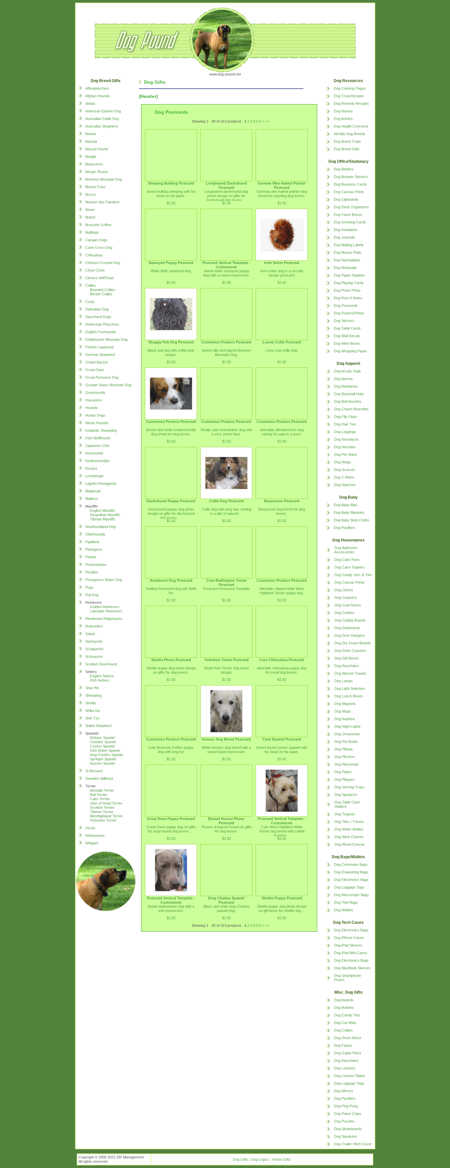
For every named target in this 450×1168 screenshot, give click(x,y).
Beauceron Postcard (281, 501)
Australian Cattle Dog (102, 119)
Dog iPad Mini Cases (350, 953)
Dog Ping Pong (346, 1106)
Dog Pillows (343, 749)
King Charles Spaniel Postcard (226, 900)
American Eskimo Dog (103, 111)
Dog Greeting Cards (350, 222)
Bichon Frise (95, 187)
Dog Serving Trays (349, 787)
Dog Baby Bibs (345, 505)
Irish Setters (99, 680)
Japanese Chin (97, 446)
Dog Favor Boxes (348, 215)
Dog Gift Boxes (346, 658)
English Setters (102, 676)
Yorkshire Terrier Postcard (226, 660)
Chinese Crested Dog (102, 263)
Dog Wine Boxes (347, 343)
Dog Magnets (345, 704)
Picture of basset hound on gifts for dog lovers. (226, 829)
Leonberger (94, 476)
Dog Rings (342, 462)
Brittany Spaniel (102, 738)
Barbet (90, 134)
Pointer (91, 557)
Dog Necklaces (346, 439)
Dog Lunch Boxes (348, 696)
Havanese (93, 400)
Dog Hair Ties (345, 424)
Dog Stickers (344, 321)
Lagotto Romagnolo (100, 483)
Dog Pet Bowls (346, 742)
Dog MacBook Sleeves (352, 968)
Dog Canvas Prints (349, 192)
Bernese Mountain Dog (103, 179)
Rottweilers (94, 626)
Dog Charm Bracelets (351, 409)
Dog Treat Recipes (349, 96)
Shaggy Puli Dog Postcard (171, 342)
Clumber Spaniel (103, 742)
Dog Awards (343, 1000)
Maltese (91, 499)
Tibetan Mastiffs (102, 519)
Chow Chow (95, 270)
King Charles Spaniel (106, 755)
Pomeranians (95, 565)
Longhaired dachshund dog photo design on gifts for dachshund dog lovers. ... (226, 196)
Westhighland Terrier (106, 816)
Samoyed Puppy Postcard (171, 263)
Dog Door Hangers (349, 635)
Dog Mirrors (343, 1091)
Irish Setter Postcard (281, 263)
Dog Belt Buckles (347, 401)
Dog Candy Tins (347, 1015)
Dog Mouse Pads (347, 252)
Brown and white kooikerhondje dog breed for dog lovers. (171, 432)
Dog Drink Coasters (350, 651)
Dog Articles (343, 119)
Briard (90, 217)
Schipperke (94, 649)
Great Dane (94, 370)
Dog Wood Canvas (349, 844)
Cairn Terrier (100, 799)
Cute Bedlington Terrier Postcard (226, 582)
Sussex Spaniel (102, 763)
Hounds (91, 408)
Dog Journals (344, 237)
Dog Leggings (345, 432)
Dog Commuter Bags (351, 864)
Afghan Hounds (97, 96)
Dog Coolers (344, 613)
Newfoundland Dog (100, 527)
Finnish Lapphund (99, 347)
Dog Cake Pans (347, 560)
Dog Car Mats (345, 1023)
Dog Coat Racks (347, 605)
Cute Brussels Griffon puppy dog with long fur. (171, 749)
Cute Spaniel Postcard (282, 739)
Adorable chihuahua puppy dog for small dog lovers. (281, 670)
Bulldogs (92, 232)
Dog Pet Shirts (345, 454)
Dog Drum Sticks (347, 1038)
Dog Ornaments (347, 734)
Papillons (92, 542)
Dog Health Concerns (351, 126)
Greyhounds (95, 392)
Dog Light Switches (349, 688)
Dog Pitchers (344, 757)
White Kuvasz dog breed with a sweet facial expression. (226, 749)
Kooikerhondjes (97, 461)
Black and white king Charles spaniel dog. (226, 908)
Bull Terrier (98, 795)
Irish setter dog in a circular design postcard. (281, 273)
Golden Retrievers (104, 607)
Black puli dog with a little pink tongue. (171, 352)
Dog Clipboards (346, 199)
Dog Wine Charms (349, 837)
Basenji (91, 141)
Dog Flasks (343, 1045)
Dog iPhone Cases (349, 938)
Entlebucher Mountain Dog (106, 339)
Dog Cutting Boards (350, 620)
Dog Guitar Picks (347, 1053)
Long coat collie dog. (282, 350)
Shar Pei (92, 688)
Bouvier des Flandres (102, 202)
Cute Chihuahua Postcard (281, 660)
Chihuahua (93, 255)
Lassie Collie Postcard (282, 342)
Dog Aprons (343, 379)
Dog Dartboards (347, 628)
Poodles (91, 572)
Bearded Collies (102, 290)
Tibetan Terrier (101, 812)
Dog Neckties (345, 447)
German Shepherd (100, 355)
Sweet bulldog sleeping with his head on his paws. (171, 194)
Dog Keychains (346, 666)
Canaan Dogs (96, 240)
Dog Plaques (344, 779)
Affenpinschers (97, 88)
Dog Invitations (345, 230)
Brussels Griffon (98, 225)
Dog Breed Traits (347, 141)
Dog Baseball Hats (349, 394)
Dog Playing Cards (349, 283)
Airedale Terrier (102, 790)
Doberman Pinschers (102, 324)
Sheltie (90, 703)
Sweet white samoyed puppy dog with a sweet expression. (226, 273)
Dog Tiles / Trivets (349, 822)
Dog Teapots (344, 814)
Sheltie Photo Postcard (171, 660)
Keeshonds (94, 453)
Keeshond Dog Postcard (171, 580)
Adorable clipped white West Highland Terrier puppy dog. (281, 591)
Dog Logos (259, 1159)
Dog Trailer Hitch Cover (353, 1144)
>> (267, 121)
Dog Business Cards (350, 184)
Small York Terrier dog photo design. (226, 670)
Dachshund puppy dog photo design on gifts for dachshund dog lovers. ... (171, 513)
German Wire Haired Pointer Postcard (282, 185)
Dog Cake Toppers (349, 567)
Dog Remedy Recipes (351, 103)
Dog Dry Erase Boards (352, 643)
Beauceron (94, 164)
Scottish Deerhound (101, 664)
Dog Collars (343, 1030)
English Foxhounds (100, 332)
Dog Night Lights (347, 726)
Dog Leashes (344, 1068)
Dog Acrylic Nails (347, 371)
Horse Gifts (281, 1159)
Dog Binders (343, 169)
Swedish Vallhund (99, 778)
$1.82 (171, 203)
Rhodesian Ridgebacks (104, 619)
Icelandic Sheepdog (101, 430)
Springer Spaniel (103, 759)
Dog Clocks (343, 590)
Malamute (93, 491)
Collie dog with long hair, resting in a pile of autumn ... (226, 511)
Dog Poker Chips (347, 1114)
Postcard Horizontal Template (226, 589)
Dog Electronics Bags (351, 880)
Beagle (90, 157)
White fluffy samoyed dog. (171, 271)
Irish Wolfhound (97, 438)
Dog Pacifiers (344, 528)
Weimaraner (95, 835)
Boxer (90, 210)
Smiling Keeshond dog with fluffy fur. (171, 591)
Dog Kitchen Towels (350, 673)
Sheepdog (93, 695)
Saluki (90, 634)
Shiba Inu (92, 711)
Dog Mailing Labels (349, 245)
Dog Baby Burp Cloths (351, 520)
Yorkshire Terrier (103, 820)
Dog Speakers (345, 795)
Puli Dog (91, 595)
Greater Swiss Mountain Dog (108, 385)
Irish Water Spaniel (105, 750)
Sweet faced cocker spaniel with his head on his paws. (281, 749)
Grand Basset (96, 362)
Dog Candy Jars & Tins (353, 575)
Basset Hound (96, 149)
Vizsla (90, 828)
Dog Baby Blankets (349, 512)
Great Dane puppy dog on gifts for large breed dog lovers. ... (171, 829)
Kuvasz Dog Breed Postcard (226, 739)
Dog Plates (343, 772)
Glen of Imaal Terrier (106, 803)
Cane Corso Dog (98, 247)
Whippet (91, 843)
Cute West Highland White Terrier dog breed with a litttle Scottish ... (282, 831)
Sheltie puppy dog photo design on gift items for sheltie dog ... (282, 908)
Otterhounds (95, 534)
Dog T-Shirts (344, 477)
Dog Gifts (240, 1159)
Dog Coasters (345, 597)
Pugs (89, 587)
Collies (90, 285)
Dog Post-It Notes (348, 298)
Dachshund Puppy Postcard (171, 501)
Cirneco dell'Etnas (99, 278)
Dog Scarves (344, 470)
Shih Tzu (92, 718)
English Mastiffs (102, 510)
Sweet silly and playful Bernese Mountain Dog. (226, 352)
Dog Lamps (343, 681)
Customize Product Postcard (226, 342)
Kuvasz (91, 468)
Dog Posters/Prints (349, 313)
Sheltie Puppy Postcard (282, 898)
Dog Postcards (346, 305)
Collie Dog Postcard (226, 501)
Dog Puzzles (344, 1121)
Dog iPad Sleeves (348, 945)
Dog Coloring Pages (350, 88)
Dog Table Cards (347, 328)
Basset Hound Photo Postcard (226, 821)
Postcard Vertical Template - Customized (226, 265)
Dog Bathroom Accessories (345, 550)
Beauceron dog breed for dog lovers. (281, 511)
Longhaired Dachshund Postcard (226, 185)
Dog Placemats (346, 764)
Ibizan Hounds (96, 423)
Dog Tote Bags (346, 902)
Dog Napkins (344, 719)
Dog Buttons (344, 1007)
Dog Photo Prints (347, 290)
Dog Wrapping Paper (350, 351)
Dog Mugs (342, 711)
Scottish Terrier (102, 807)
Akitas (90, 103)
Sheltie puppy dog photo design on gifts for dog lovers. (171, 670)
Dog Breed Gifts (346, 149)
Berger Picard (96, 172)
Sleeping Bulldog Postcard (171, 183)
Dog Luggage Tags (349, 887)
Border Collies (101, 294)
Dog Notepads (345, 268)
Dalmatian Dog (97, 309)
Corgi (89, 302)
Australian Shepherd (101, 126)
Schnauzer (94, 656)
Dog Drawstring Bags (351, 872)
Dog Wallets (343, 910)
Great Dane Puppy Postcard (171, 819)
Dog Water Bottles (348, 829)
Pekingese (93, 549)
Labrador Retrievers (106, 611)
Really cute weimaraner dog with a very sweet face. (226, 432)
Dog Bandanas (346, 386)
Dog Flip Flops (345, 417)
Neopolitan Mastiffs (105, 515)
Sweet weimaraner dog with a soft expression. (171, 908)
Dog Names (343, 111)
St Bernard (93, 771)
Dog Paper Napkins (349, 275)
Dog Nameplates (347, 260)
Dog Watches (345, 485)
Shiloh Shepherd (98, 726)
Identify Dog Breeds (349, 134)
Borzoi (90, 194)
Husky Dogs (95, 415)
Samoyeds (93, 641)
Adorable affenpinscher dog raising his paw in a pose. (282, 432)
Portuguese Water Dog (103, 580)
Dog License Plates (349, 1076)
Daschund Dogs (98, 317)
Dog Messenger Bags (351, 895)
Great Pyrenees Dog (102, 377)
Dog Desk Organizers (351, 207)
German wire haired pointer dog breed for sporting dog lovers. (282, 194)
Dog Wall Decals (347, 336)
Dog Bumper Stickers (351, 177)
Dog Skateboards (348, 1129)
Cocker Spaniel (102, 746)
